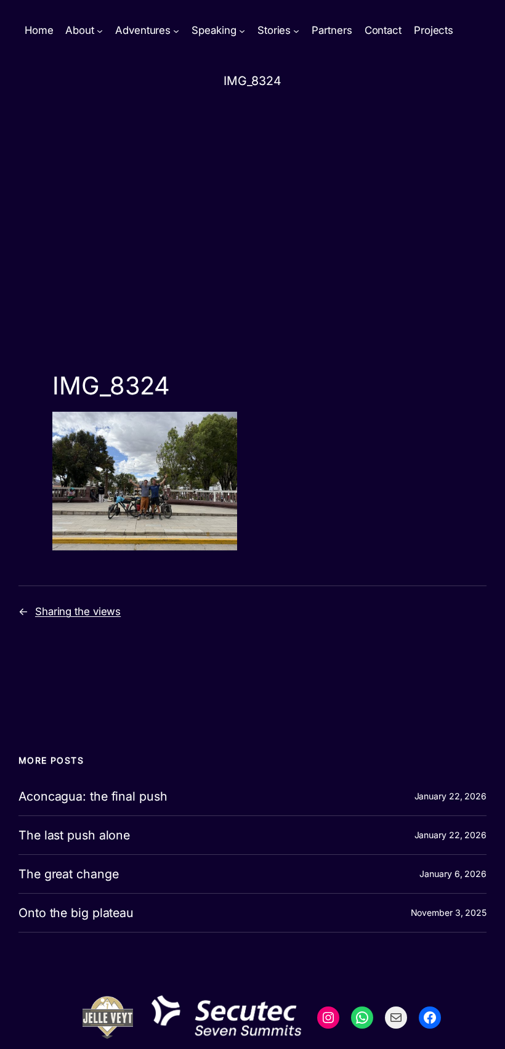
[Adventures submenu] (176, 31)
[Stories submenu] (296, 31)
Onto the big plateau (76, 913)
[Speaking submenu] (242, 31)
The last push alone (74, 835)
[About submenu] (100, 31)
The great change (68, 874)
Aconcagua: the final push (93, 796)
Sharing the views (78, 611)
